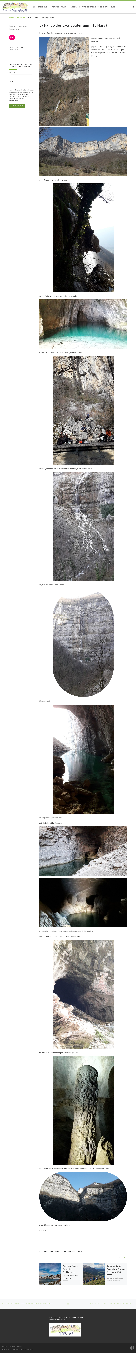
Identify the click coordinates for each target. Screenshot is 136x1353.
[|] (15, 6)
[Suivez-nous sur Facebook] (132, 1348)
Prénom (12, 73)
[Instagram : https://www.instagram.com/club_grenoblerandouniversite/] (12, 37)
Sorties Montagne (20, 18)
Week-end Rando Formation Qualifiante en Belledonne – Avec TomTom (71, 1272)
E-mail (12, 81)
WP (10, 1349)
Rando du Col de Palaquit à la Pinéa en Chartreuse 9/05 (116, 1269)
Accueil (11, 18)
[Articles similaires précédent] (119, 1257)
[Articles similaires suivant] (124, 1257)
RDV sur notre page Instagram (18, 27)
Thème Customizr (27, 1349)
